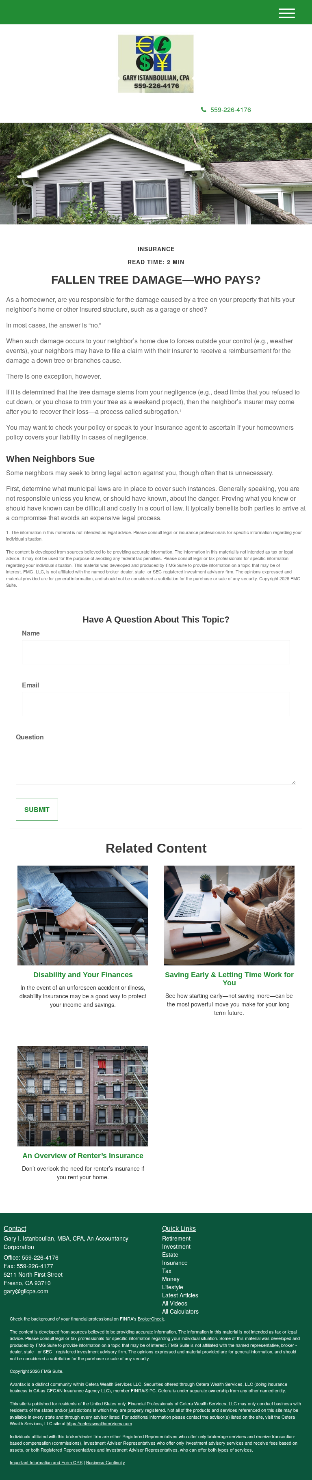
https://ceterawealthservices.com (99, 1423)
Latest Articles (180, 1295)
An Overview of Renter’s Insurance (82, 1156)
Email (30, 685)
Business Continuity (105, 1462)
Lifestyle (172, 1287)
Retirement (176, 1238)
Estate (170, 1254)
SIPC (150, 1390)
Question (30, 736)
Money (171, 1279)
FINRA (137, 1390)
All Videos (174, 1303)
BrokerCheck (151, 1318)
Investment (176, 1246)
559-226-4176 (230, 109)
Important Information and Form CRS (46, 1462)
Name (31, 633)
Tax (166, 1271)
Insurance (175, 1262)
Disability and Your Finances (83, 975)
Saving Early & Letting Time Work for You (229, 979)
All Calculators (180, 1311)
